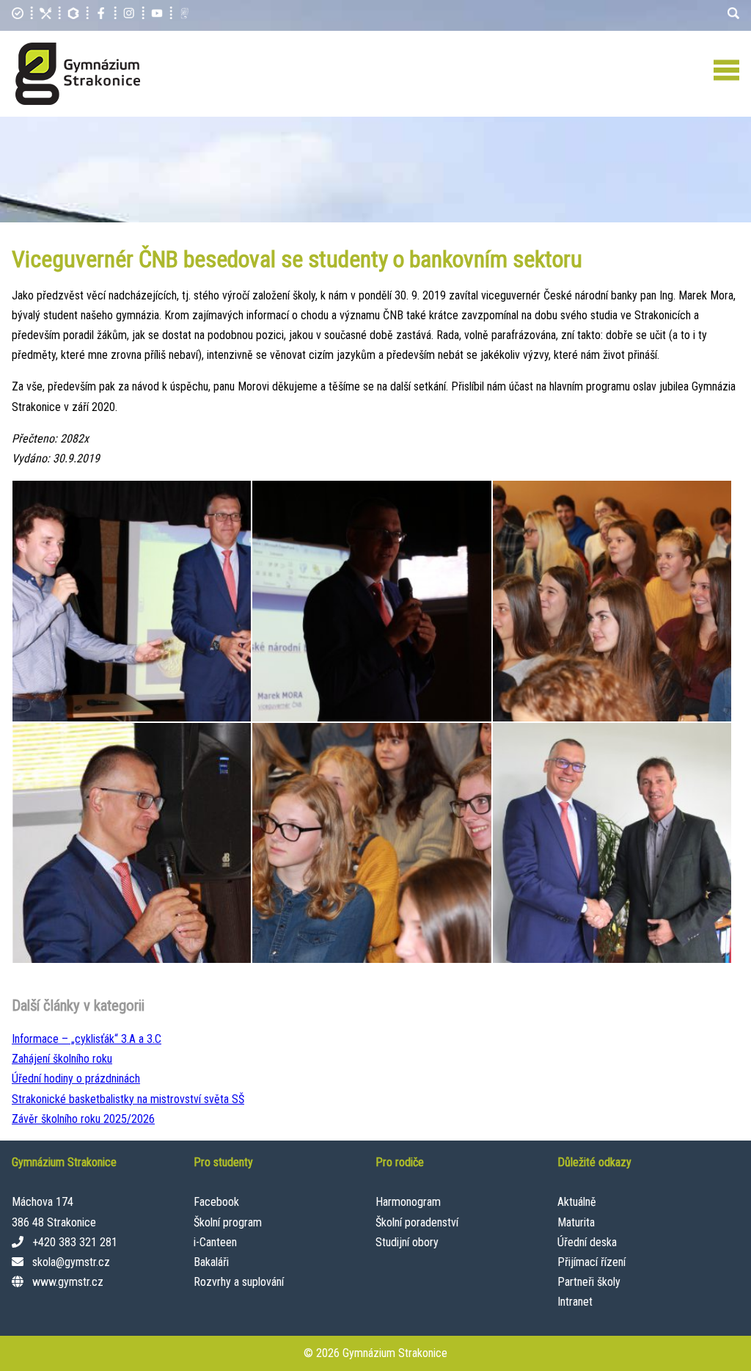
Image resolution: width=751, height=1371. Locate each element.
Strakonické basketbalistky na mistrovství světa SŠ (128, 1099)
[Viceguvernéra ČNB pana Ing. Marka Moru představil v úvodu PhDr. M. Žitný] (132, 600)
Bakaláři (211, 1262)
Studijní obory (407, 1242)
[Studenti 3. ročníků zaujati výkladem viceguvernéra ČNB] (612, 600)
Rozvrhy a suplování (239, 1282)
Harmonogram (408, 1202)
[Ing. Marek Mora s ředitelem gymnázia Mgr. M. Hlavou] (612, 843)
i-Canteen (215, 1242)
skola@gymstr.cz (71, 1262)
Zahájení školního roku (62, 1059)
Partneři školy (588, 1282)
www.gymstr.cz (67, 1282)
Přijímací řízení (591, 1262)
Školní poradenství (417, 1222)
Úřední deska (587, 1242)
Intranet (575, 1302)
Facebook (216, 1202)
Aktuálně (576, 1202)
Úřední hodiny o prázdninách (76, 1078)
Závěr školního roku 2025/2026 (83, 1119)
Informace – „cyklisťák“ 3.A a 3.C (86, 1039)
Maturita (576, 1222)
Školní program (228, 1222)
